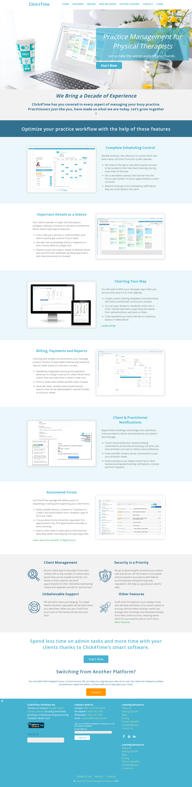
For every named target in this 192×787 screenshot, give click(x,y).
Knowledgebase (130, 724)
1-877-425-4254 (96, 708)
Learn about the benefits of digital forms (54, 540)
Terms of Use (84, 776)
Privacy (99, 776)
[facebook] (124, 736)
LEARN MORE (108, 325)
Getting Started (129, 4)
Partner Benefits (130, 721)
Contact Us (127, 728)
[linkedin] (134, 736)
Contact (148, 4)
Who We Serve (107, 4)
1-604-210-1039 (94, 711)
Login (159, 4)
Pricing (91, 4)
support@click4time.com (94, 718)
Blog (124, 714)
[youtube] (129, 736)
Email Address (81, 729)
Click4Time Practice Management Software (95, 781)
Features (78, 4)
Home (66, 4)
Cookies (111, 776)
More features (122, 622)
